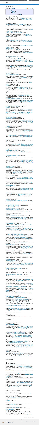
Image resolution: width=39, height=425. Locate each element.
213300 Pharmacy (13, 12)
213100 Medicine (13, 11)
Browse (13, 4)
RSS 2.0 (30, 8)
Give (34, 0)
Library (25, 0)
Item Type (22, 14)
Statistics (23, 419)
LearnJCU (28, 0)
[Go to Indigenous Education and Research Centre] (22, 422)
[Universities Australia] (9, 422)
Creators (20, 14)
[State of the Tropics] (14, 422)
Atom (26, 8)
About (9, 4)
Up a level (7, 7)
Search (11, 4)
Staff (18, 0)
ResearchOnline (5, 4)
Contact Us (18, 4)
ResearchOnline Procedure (19, 419)
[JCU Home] (6, 2)
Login (33, 4)
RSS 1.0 (28, 8)
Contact (31, 0)
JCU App (21, 0)
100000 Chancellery (10, 10)
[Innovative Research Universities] (6, 422)
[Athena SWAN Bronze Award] (3, 422)
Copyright (16, 419)
